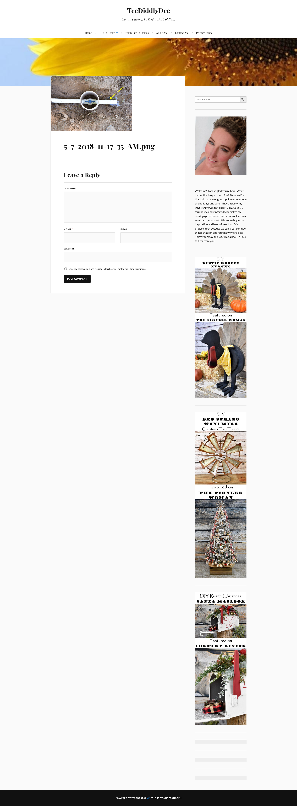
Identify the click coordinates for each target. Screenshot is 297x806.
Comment (71, 188)
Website (69, 248)
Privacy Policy (204, 33)
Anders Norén (172, 798)
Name (68, 229)
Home (88, 33)
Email (125, 229)
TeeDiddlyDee (148, 10)
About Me (162, 33)
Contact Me (182, 33)
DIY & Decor (107, 33)
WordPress (138, 798)
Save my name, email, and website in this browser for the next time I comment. (107, 269)
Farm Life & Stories (137, 33)
